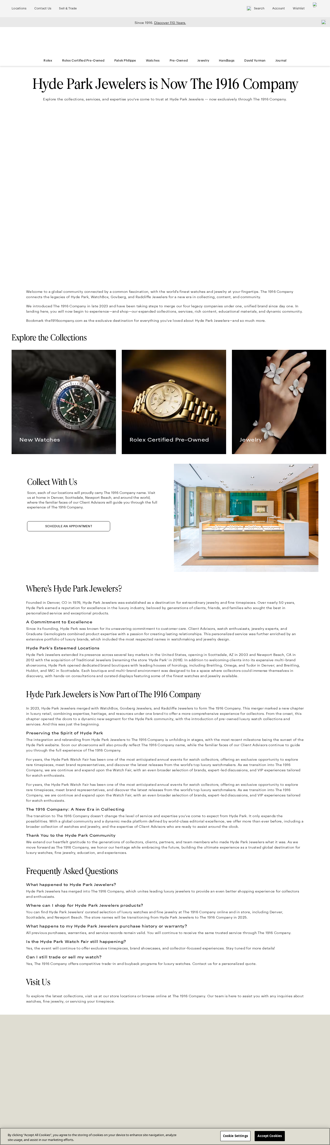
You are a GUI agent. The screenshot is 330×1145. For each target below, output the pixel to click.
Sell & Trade (68, 8)
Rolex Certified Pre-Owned (83, 60)
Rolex (47, 60)
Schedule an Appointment (68, 526)
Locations (19, 8)
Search (259, 8)
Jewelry (203, 60)
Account (278, 8)
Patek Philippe (125, 60)
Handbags (227, 60)
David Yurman (254, 60)
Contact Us (42, 8)
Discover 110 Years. (170, 23)
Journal (281, 60)
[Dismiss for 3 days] (322, 22)
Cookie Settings (235, 1136)
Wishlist (299, 8)
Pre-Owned (179, 60)
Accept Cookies (270, 1136)
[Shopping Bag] (315, 8)
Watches (153, 60)
